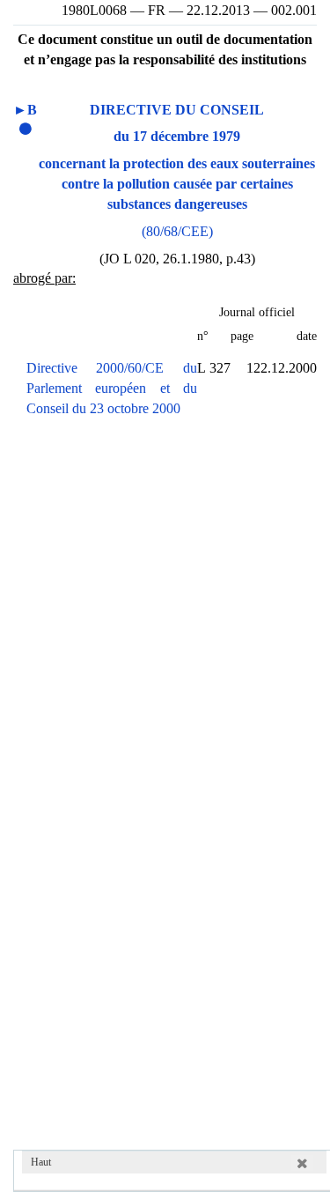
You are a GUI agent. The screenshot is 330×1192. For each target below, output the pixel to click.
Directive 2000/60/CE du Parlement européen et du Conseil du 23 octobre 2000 (111, 388)
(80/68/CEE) (177, 231)
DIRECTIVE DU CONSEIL (177, 109)
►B (25, 109)
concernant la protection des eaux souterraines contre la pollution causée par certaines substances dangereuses (177, 183)
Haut (41, 1162)
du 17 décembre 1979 (177, 136)
